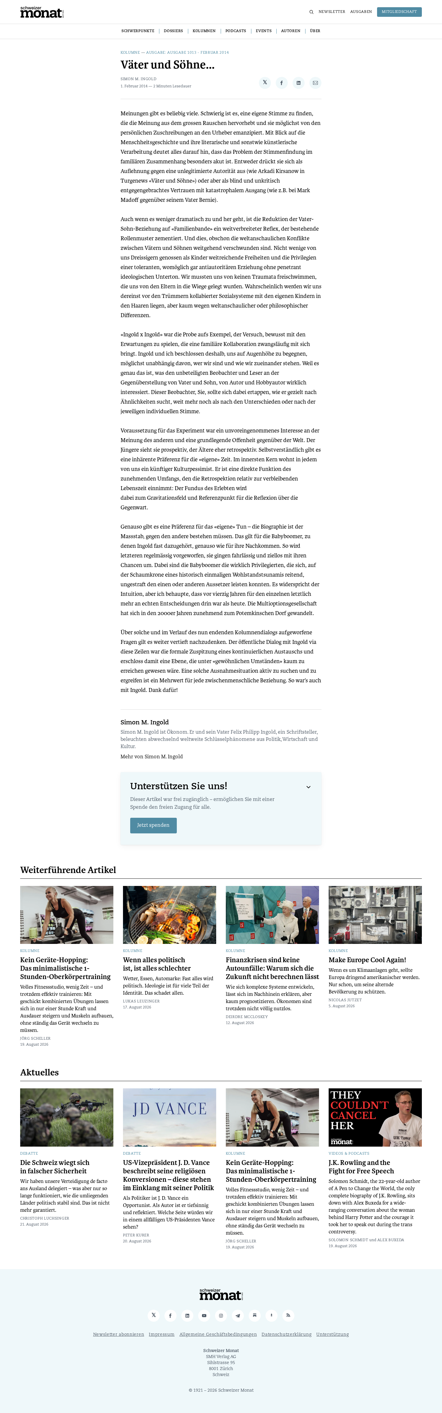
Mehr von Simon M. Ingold (152, 757)
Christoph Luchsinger (44, 1218)
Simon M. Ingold (139, 79)
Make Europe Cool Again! (367, 960)
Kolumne (130, 53)
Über (315, 31)
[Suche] (311, 12)
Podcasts (236, 31)
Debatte (29, 1154)
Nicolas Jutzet (345, 1000)
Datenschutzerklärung (287, 1335)
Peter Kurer (136, 1235)
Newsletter (332, 12)
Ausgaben (361, 12)
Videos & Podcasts (349, 1154)
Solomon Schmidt (348, 1240)
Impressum (161, 1335)
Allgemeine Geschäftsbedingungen (218, 1335)
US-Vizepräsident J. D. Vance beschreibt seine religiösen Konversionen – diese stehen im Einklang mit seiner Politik (168, 1175)
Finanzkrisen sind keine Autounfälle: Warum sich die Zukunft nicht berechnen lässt (272, 968)
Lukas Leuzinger (141, 1001)
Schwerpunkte (137, 31)
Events (264, 31)
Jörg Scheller (35, 1039)
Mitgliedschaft (399, 12)
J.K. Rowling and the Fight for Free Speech (361, 1167)
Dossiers (173, 31)
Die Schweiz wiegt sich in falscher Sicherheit (55, 1167)
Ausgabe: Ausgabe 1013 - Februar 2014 (187, 53)
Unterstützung (332, 1335)
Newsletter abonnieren (118, 1335)
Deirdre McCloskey (247, 1017)
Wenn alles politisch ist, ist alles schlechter (157, 964)
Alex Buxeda (391, 1240)
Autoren (290, 31)
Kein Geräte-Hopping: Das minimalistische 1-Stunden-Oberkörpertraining (65, 968)
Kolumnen (204, 31)
